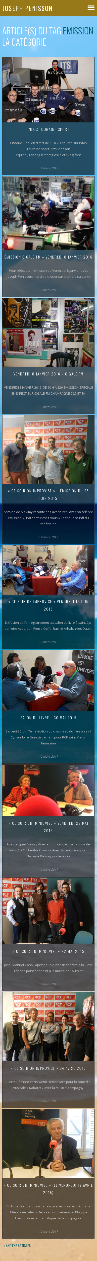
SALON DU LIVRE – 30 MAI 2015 (48, 717)
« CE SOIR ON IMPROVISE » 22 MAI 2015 (48, 951)
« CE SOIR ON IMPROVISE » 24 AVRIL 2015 (48, 1068)
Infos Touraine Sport (48, 129)
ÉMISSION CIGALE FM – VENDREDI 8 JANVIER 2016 (48, 257)
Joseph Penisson (27, 8)
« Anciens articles (17, 1245)
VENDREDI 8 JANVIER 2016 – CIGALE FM (48, 373)
